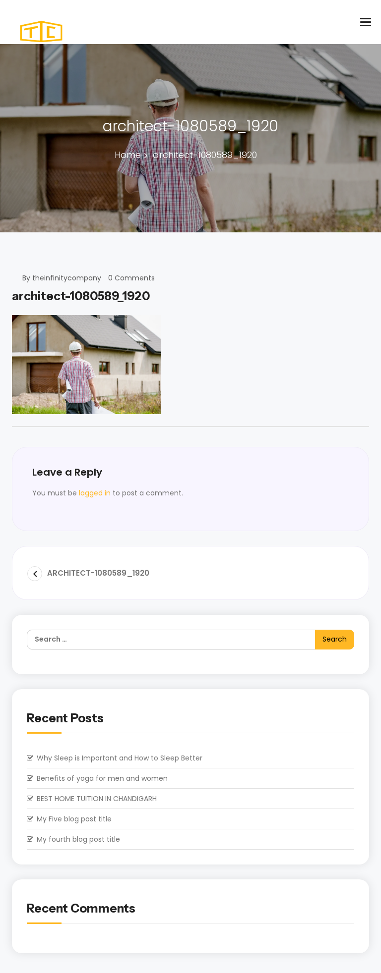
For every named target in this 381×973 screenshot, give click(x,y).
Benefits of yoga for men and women (102, 778)
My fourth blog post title (78, 839)
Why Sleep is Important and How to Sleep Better (119, 758)
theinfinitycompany (66, 278)
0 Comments (131, 278)
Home (128, 155)
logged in (95, 493)
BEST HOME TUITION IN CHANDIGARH (97, 799)
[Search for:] (190, 639)
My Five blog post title (74, 819)
